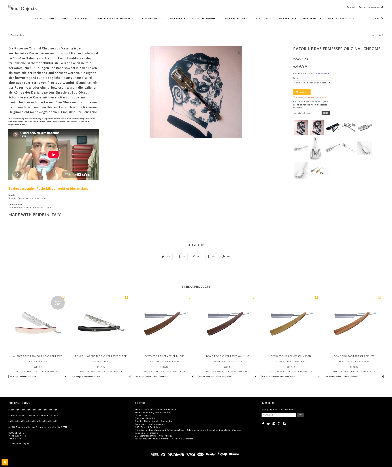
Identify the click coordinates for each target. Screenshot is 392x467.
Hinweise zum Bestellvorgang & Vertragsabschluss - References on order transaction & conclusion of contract (188, 430)
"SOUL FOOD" (262, 18)
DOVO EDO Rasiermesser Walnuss (227, 356)
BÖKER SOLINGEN (37, 361)
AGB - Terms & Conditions (147, 427)
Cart (377, 18)
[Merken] (63, 297)
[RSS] (284, 423)
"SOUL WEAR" (176, 18)
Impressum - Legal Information (150, 424)
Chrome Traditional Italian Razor (310, 82)
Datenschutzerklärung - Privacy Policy (153, 435)
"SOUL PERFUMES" (150, 18)
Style (296, 78)
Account (375, 7)
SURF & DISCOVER (58, 18)
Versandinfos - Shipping (146, 432)
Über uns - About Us (145, 418)
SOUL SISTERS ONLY (235, 18)
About (39, 18)
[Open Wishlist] (5, 462)
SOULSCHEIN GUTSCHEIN (341, 18)
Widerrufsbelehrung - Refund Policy (152, 412)
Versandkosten (322, 73)
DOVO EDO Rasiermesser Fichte (354, 356)
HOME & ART (81, 18)
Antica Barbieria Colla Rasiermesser (37, 356)
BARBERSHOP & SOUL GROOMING (114, 18)
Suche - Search (142, 415)
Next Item (377, 35)
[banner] (22, 8)
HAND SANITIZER (312, 18)
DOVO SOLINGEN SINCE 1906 (164, 361)
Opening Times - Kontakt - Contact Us (153, 421)
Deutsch (351, 7)
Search (362, 7)
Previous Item (17, 35)
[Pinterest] (279, 423)
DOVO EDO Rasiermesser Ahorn (291, 356)
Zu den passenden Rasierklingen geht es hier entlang (48, 188)
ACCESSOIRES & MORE (204, 18)
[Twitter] (268, 423)
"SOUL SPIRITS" (286, 18)
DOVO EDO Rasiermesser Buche (164, 356)
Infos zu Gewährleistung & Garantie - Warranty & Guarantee (164, 438)
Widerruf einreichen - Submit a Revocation (156, 409)
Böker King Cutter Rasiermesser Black (101, 356)
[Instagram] (273, 423)
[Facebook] (263, 423)
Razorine (301, 58)
